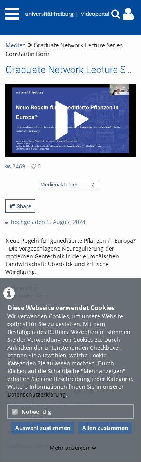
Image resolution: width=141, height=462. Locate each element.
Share (23, 206)
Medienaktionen (59, 184)
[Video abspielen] (70, 120)
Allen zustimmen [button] (105, 427)
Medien (15, 45)
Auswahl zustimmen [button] (42, 427)
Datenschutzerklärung (36, 394)
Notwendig (36, 411)
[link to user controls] (128, 13)
